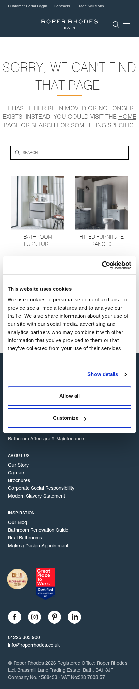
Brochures (19, 480)
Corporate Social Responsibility (41, 488)
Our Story (18, 465)
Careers (16, 472)
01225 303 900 (24, 637)
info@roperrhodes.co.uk (34, 645)
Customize (65, 418)
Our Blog (17, 522)
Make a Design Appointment (38, 545)
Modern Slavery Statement (36, 496)
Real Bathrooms (25, 537)
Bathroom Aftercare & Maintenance (46, 438)
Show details (102, 374)
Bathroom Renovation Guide (38, 530)
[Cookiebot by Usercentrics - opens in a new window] (101, 265)
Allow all (69, 396)
